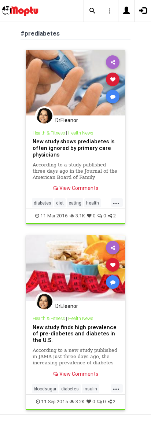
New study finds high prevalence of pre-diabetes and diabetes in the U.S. (75, 334)
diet (60, 203)
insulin (90, 388)
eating (75, 203)
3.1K (80, 216)
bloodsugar (45, 388)
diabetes (42, 203)
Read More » (75, 82)
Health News (80, 133)
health (92, 203)
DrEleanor (66, 120)
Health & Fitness (49, 133)
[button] (92, 11)
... (116, 202)
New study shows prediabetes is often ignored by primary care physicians (73, 148)
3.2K (80, 401)
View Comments (78, 188)
